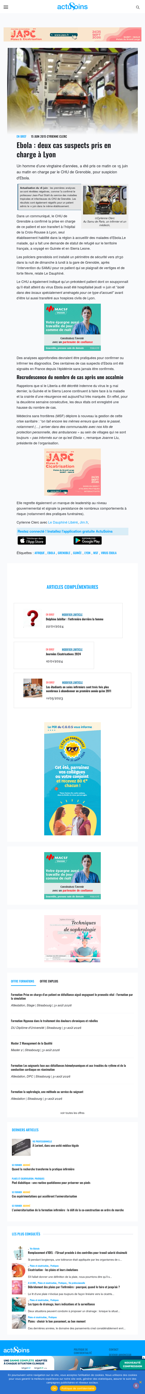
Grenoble (64, 553)
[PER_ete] (72, 833)
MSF (95, 553)
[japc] (72, 494)
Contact (113, 1349)
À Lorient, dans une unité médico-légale (55, 1145)
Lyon (87, 553)
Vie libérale (34, 1248)
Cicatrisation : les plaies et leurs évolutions (53, 1269)
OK (54, 1388)
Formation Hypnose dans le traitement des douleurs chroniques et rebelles (54, 1020)
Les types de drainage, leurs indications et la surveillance (61, 1304)
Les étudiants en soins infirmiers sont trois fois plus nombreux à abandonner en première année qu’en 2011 (78, 689)
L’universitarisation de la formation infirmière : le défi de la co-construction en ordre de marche (68, 1210)
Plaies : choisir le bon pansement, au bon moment (57, 1321)
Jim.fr (84, 522)
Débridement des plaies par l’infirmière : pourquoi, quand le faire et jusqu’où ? (74, 1287)
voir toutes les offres (72, 1113)
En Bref (21, 136)
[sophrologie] (72, 960)
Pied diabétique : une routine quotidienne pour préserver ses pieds (51, 1182)
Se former (17, 1165)
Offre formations (22, 981)
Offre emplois (49, 981)
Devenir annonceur (120, 1354)
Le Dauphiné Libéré (63, 522)
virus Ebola (108, 553)
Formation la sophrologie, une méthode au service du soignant (47, 1091)
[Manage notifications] (136, 1386)
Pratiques (39, 1178)
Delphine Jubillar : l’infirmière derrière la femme (74, 619)
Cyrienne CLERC (57, 136)
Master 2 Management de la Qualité (31, 1043)
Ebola (51, 553)
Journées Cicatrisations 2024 (63, 654)
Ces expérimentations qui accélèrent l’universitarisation (44, 1196)
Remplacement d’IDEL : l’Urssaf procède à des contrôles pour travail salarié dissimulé (77, 1252)
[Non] (140, 1382)
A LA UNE (32, 1282)
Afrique (40, 553)
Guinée (77, 553)
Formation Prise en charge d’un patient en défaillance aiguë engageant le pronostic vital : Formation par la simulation (72, 996)
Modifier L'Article (72, 614)
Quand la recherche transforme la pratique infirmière (43, 1169)
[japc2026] (72, 40)
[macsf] (72, 349)
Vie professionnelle (42, 1141)
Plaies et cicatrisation (23, 1178)
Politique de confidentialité (83, 1351)
